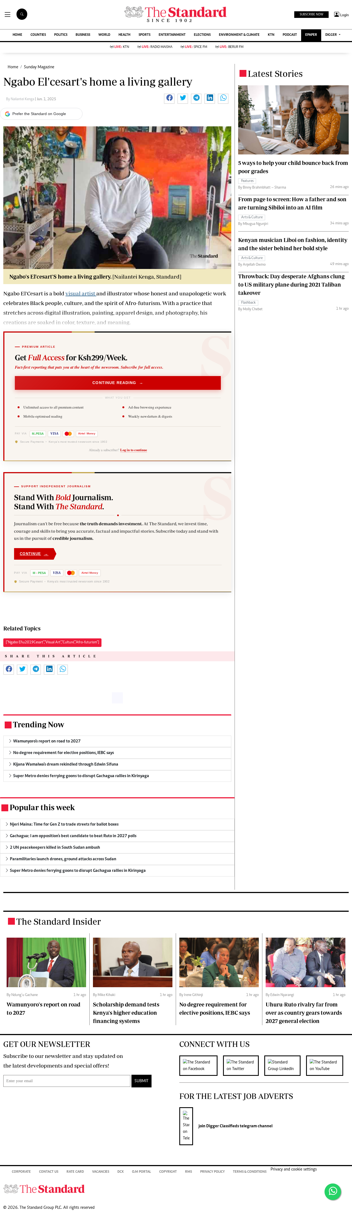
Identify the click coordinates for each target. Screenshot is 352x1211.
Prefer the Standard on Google (39, 113)
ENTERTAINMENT (172, 35)
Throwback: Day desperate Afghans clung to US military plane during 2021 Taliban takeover (291, 284)
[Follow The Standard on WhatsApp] (332, 1191)
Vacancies (100, 1172)
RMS (188, 1172)
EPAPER (311, 35)
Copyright (168, 1172)
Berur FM (231, 47)
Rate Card (75, 1172)
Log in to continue (133, 449)
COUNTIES (38, 35)
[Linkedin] (285, 1065)
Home (13, 67)
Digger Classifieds (222, 1126)
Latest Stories (275, 73)
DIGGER (331, 35)
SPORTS (144, 35)
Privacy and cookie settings (294, 1169)
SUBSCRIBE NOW (311, 14)
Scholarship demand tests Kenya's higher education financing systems (126, 1012)
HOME (17, 35)
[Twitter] (243, 1065)
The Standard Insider (58, 921)
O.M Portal (141, 1172)
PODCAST (290, 35)
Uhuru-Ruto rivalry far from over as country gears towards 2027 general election (304, 1012)
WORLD (104, 35)
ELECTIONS (202, 35)
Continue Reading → (117, 382)
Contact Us (48, 1172)
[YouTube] (327, 1065)
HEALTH (124, 35)
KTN (271, 35)
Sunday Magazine (39, 67)
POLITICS (60, 35)
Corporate (21, 1172)
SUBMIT (141, 1081)
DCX (120, 1172)
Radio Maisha (157, 47)
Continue (34, 553)
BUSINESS (83, 35)
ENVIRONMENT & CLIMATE (239, 35)
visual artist (80, 293)
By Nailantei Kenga (20, 99)
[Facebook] (201, 1065)
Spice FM (196, 47)
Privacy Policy (212, 1172)
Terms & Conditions (249, 1172)
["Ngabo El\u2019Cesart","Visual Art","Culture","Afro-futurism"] (52, 642)
